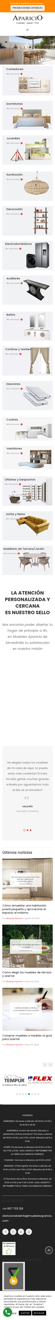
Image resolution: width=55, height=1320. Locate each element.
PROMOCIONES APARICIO (28, 8)
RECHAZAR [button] (39, 1313)
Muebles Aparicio (15, 918)
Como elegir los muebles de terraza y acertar (26, 974)
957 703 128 (12, 1208)
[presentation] (42, 853)
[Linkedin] (21, 1232)
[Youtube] (29, 1232)
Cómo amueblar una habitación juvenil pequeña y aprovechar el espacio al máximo (24, 909)
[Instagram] (13, 1232)
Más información (13, 74)
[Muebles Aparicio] (27, 19)
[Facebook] (5, 1232)
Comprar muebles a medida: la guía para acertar (27, 1037)
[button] (24, 830)
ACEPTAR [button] (25, 1313)
